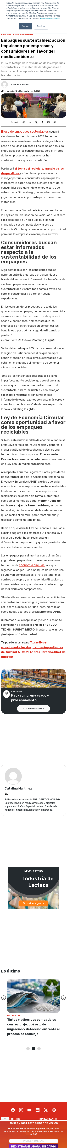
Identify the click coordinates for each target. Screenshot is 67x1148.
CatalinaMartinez (20, 84)
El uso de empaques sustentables (25, 131)
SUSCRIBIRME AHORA (33, 708)
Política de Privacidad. (50, 18)
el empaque (24, 311)
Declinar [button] (41, 26)
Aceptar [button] (25, 26)
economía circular (32, 565)
